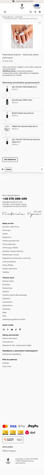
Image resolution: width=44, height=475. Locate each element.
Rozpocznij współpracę (11, 354)
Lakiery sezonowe (9, 269)
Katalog (5, 363)
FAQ (4, 316)
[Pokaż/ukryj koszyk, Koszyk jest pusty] (40, 12)
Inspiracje (6, 309)
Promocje (6, 230)
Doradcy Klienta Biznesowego (14, 295)
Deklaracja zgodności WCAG (13, 319)
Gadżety (5, 272)
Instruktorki (7, 302)
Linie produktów (9, 262)
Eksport (5, 292)
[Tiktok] (16, 329)
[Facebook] (8, 329)
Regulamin (7, 237)
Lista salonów (7, 342)
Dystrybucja (7, 288)
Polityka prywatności (10, 241)
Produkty (6, 285)
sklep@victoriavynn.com (12, 202)
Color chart (6, 366)
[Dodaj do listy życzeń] (39, 23)
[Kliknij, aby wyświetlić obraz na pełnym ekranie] (22, 36)
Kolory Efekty (7, 265)
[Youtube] (12, 329)
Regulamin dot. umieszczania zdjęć (16, 345)
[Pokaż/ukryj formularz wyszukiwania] (31, 12)
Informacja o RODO (10, 248)
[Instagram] (3, 329)
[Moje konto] (35, 12)
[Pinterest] (20, 329)
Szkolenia (6, 298)
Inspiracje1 (18, 17)
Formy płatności (9, 244)
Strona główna (7, 17)
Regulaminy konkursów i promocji (16, 258)
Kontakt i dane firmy (10, 227)
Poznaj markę (8, 281)
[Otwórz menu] (4, 11)
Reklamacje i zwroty (10, 255)
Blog (4, 312)
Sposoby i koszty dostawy (12, 251)
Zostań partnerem (9, 338)
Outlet (5, 234)
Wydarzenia (7, 305)
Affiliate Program (9, 451)
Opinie (8, 169)
